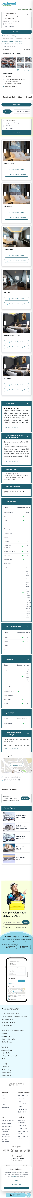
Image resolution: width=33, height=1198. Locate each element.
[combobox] (13, 16)
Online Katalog (22, 1128)
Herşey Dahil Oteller (8, 1039)
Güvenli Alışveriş (23, 1096)
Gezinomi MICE (22, 1112)
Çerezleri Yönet (16, 1184)
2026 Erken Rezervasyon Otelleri (12, 1030)
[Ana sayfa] (8, 4)
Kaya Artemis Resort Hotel (10, 1013)
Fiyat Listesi (16, 105)
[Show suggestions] (27, 14)
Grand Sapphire (6, 1025)
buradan (14, 1176)
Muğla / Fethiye (6, 1070)
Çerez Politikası (6, 1123)
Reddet (16, 1180)
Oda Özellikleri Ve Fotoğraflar (17, 175)
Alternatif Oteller (7, 1050)
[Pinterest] (25, 1150)
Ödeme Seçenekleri (7, 1120)
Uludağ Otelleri (7, 44)
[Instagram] (8, 1150)
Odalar (20, 97)
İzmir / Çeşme (5, 1064)
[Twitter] (12, 1150)
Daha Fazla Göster (10, 428)
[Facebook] (4, 1150)
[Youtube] (16, 1150)
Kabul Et (16, 1188)
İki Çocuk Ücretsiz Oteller (9, 1056)
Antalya (4, 1033)
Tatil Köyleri (5, 1047)
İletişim (3, 1099)
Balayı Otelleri (6, 1053)
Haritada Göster (18, 765)
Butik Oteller (5, 1067)
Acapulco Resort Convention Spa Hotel (14, 1016)
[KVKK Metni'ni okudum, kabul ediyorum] (4, 927)
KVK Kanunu (5, 1108)
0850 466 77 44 (17, 1195)
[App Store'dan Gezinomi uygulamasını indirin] (10, 947)
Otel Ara (15, 32)
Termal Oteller (6, 1073)
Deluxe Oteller (6, 1076)
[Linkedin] (20, 1150)
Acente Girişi (22, 1125)
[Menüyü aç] (28, 4)
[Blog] (29, 1150)
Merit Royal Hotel (7, 1019)
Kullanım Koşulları (6, 1126)
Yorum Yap (25, 798)
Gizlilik (3, 1105)
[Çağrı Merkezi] (10, 1159)
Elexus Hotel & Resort (8, 1022)
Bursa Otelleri (19, 41)
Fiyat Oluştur (16, 132)
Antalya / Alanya (6, 1036)
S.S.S (2, 1102)
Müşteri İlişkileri (22, 1109)
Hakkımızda (5, 1096)
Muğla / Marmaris (7, 1059)
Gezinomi (4, 41)
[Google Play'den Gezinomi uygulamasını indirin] (24, 947)
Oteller (11, 41)
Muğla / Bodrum (6, 1042)
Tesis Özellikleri (9, 97)
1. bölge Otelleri (18, 44)
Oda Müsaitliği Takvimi (17, 169)
